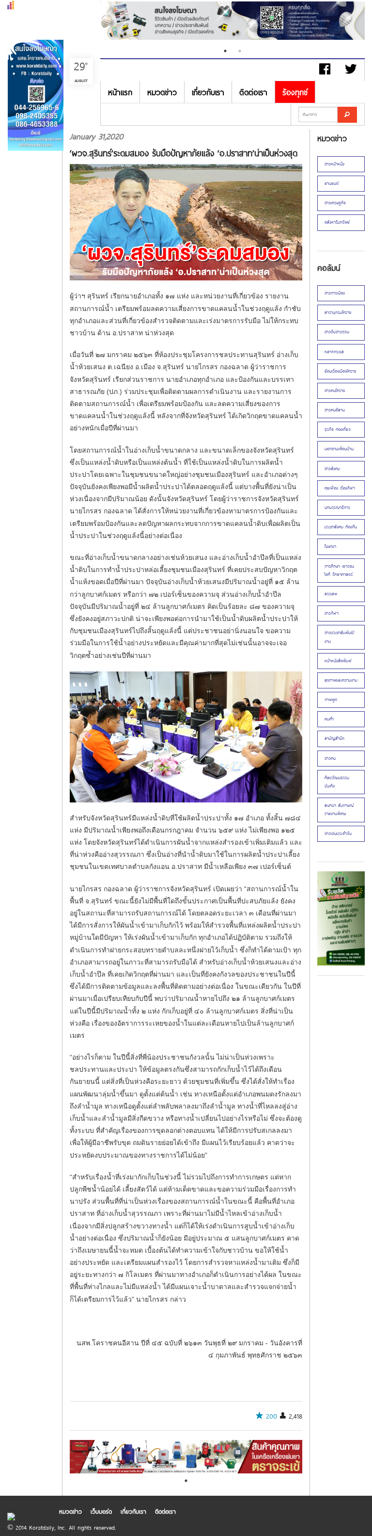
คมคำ (329, 719)
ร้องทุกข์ (295, 92)
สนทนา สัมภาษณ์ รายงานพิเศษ (339, 809)
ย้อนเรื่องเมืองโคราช (340, 371)
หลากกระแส (334, 352)
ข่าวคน (330, 758)
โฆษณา (330, 546)
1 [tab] (225, 51)
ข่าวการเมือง (335, 293)
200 (271, 1416)
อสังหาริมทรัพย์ (337, 222)
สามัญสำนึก (334, 738)
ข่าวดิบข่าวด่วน (337, 332)
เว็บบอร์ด (101, 1511)
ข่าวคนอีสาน (335, 410)
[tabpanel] (232, 22)
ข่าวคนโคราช (335, 390)
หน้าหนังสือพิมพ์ (338, 661)
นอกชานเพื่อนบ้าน (339, 449)
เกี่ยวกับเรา (208, 92)
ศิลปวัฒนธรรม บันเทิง (337, 782)
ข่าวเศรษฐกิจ (335, 203)
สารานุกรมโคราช (338, 312)
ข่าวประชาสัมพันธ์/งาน (340, 637)
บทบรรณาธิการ (337, 507)
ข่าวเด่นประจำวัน (338, 833)
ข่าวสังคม (332, 469)
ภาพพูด (331, 700)
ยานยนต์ (332, 183)
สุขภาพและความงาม (341, 680)
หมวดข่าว (162, 92)
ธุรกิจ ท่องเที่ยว (338, 429)
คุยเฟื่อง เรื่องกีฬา (340, 488)
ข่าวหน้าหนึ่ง (334, 164)
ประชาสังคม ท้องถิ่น (341, 527)
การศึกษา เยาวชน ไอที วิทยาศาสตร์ (339, 570)
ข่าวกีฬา (332, 613)
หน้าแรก (120, 92)
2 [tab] (240, 51)
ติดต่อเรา (253, 92)
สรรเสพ (331, 594)
